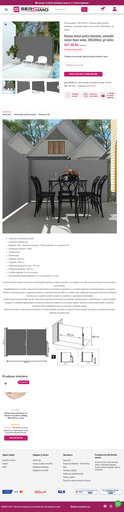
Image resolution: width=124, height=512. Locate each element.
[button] (6, 9)
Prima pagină (70, 23)
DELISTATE (82, 23)
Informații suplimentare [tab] (25, 114)
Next (59, 87)
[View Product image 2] (23, 87)
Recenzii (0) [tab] (44, 114)
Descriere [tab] (6, 114)
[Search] (84, 9)
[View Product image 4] (53, 87)
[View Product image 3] (38, 87)
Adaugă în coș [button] (16, 438)
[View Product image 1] (8, 87)
